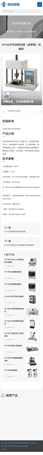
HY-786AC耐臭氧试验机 (12, 272)
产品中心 (20, 31)
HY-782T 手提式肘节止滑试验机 (13, 334)
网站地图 (25, 446)
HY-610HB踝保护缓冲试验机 (15, 231)
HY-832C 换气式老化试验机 (14, 296)
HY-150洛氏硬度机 (10, 370)
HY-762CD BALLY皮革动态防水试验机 (14, 261)
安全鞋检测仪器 (30, 31)
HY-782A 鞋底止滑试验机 (13, 345)
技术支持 (4, 449)
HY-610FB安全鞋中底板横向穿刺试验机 (19, 245)
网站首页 (12, 31)
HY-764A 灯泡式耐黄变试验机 (14, 322)
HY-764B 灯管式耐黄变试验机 (14, 310)
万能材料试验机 (14, 111)
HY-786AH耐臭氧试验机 (12, 284)
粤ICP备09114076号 (15, 446)
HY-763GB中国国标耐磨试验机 (13, 359)
